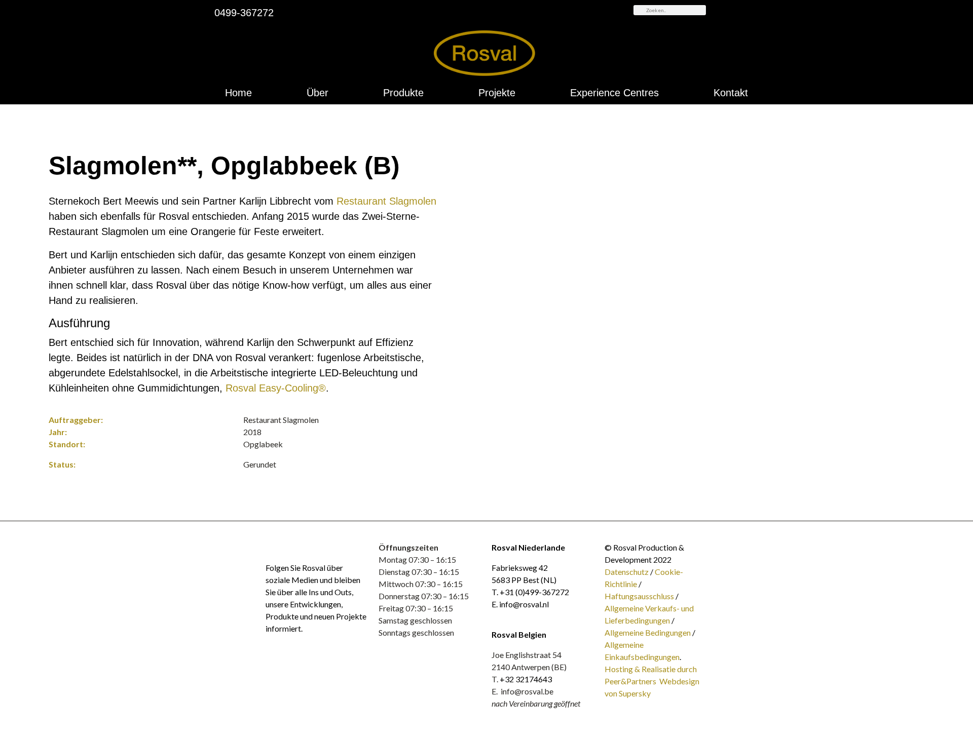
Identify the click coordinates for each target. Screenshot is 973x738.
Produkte (403, 92)
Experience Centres (614, 92)
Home (238, 92)
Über (317, 92)
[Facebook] (313, 546)
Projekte (496, 92)
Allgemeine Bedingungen (648, 632)
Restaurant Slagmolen (386, 201)
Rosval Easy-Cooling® (276, 388)
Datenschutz (627, 571)
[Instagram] (299, 546)
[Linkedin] (271, 546)
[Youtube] (285, 546)
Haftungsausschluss (639, 596)
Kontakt (731, 92)
